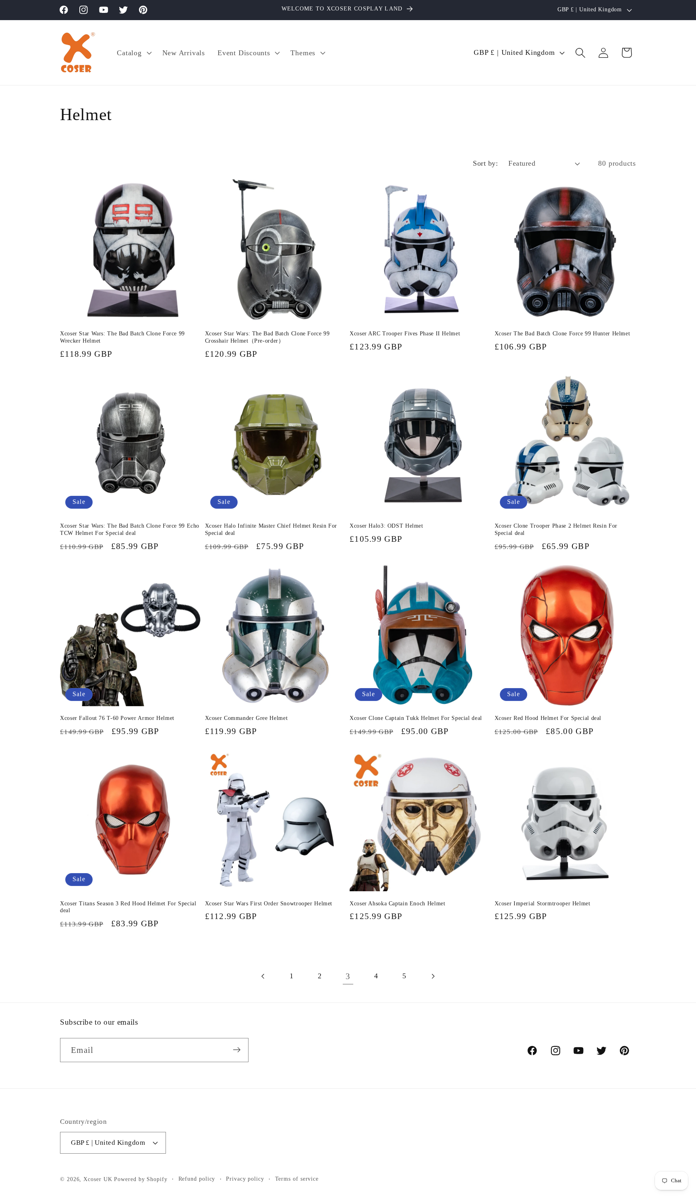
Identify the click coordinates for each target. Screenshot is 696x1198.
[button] (133, 53)
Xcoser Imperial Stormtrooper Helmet (542, 904)
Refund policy (196, 1178)
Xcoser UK (97, 1178)
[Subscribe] (236, 1050)
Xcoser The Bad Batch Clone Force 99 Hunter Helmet (562, 334)
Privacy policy (245, 1178)
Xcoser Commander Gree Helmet (246, 718)
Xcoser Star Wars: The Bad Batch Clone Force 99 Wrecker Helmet (122, 337)
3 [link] (348, 976)
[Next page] (432, 976)
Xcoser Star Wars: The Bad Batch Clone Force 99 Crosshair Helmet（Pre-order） (267, 337)
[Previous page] (263, 976)
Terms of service (297, 1178)
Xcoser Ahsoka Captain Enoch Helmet (397, 904)
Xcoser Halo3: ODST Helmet (386, 526)
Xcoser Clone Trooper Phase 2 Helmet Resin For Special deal (556, 529)
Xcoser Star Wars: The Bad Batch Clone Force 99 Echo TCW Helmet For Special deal (129, 529)
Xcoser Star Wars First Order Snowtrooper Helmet (269, 904)
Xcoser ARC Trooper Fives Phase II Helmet (405, 334)
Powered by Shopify (140, 1178)
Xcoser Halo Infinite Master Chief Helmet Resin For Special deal (271, 529)
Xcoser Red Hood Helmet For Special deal (548, 718)
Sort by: (485, 163)
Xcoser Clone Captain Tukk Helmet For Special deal (416, 718)
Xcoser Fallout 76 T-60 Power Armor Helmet (117, 718)
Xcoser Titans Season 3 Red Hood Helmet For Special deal (128, 907)
